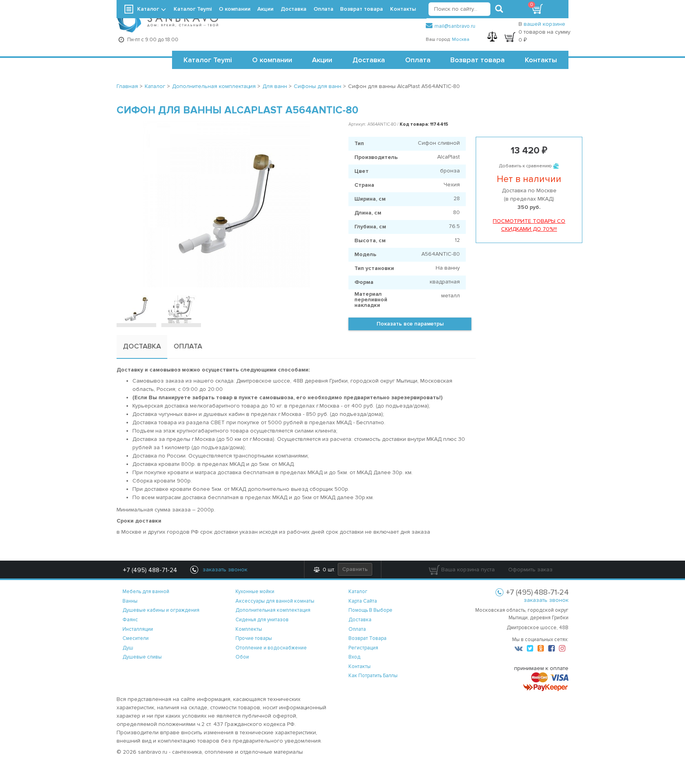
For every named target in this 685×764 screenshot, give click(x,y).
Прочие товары (253, 638)
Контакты (541, 60)
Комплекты (248, 629)
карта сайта (362, 601)
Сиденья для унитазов (262, 620)
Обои (242, 657)
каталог (357, 591)
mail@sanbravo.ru (454, 26)
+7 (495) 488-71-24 (150, 570)
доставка (359, 620)
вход (354, 657)
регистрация (363, 648)
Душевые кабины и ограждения (160, 610)
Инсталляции (137, 629)
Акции (322, 60)
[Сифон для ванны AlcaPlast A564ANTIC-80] (227, 204)
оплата (357, 629)
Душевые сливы (142, 657)
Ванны (130, 601)
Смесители (135, 638)
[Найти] (499, 9)
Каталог (148, 9)
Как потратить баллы (373, 675)
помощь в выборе (370, 610)
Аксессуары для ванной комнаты (274, 601)
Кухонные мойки (254, 591)
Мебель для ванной (145, 591)
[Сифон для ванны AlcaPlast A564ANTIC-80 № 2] (181, 309)
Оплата (418, 60)
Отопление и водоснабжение (271, 648)
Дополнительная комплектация (272, 610)
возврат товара (367, 638)
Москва (460, 39)
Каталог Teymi (208, 60)
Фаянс (130, 620)
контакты (359, 666)
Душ (127, 648)
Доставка (368, 60)
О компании (272, 60)
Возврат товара (477, 60)
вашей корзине (544, 24)
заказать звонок (546, 600)
